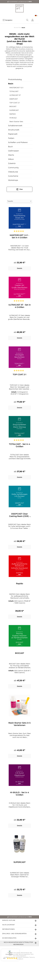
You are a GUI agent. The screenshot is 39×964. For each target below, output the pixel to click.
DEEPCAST (13, 99)
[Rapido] (19, 566)
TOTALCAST (13, 91)
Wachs (11, 155)
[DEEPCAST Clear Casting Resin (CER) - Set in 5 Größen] (19, 496)
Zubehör (12, 163)
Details (19, 268)
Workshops (13, 180)
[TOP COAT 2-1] (19, 357)
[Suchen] (27, 20)
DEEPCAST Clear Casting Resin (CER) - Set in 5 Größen (19, 515)
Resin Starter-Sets (16, 122)
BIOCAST (12, 106)
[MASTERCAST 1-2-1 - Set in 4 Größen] (19, 218)
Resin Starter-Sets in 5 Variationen (19, 724)
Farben (11, 138)
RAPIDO (12, 114)
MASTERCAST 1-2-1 (16, 88)
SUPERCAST (14, 110)
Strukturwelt (13, 130)
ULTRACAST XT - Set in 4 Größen (19, 306)
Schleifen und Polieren (18, 142)
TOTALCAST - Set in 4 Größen (19, 445)
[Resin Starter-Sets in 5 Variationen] (19, 705)
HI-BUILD (13, 118)
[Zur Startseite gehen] (19, 8)
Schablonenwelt (15, 126)
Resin (10, 84)
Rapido (19, 583)
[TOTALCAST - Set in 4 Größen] (19, 427)
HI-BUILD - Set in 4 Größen (19, 793)
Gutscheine (13, 176)
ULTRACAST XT (15, 95)
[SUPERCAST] (19, 845)
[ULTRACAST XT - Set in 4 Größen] (19, 287)
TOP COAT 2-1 (14, 103)
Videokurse (13, 172)
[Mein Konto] (32, 20)
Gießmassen (13, 151)
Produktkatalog (15, 79)
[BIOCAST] (19, 636)
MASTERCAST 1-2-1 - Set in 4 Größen (19, 236)
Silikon (11, 159)
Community (13, 168)
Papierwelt (12, 134)
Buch (10, 147)
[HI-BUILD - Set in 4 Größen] (19, 775)
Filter (21, 189)
